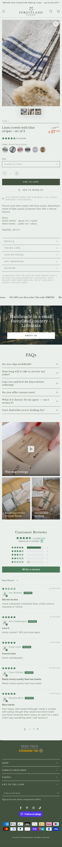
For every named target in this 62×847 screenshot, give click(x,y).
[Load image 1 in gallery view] (24, 112)
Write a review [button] (31, 569)
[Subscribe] (58, 793)
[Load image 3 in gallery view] (38, 112)
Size (4, 159)
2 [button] (29, 729)
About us (31, 336)
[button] (50, 11)
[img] (8, 589)
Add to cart (31, 182)
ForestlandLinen (26, 837)
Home (4, 121)
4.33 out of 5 (39, 538)
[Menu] (3, 11)
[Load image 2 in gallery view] (31, 112)
